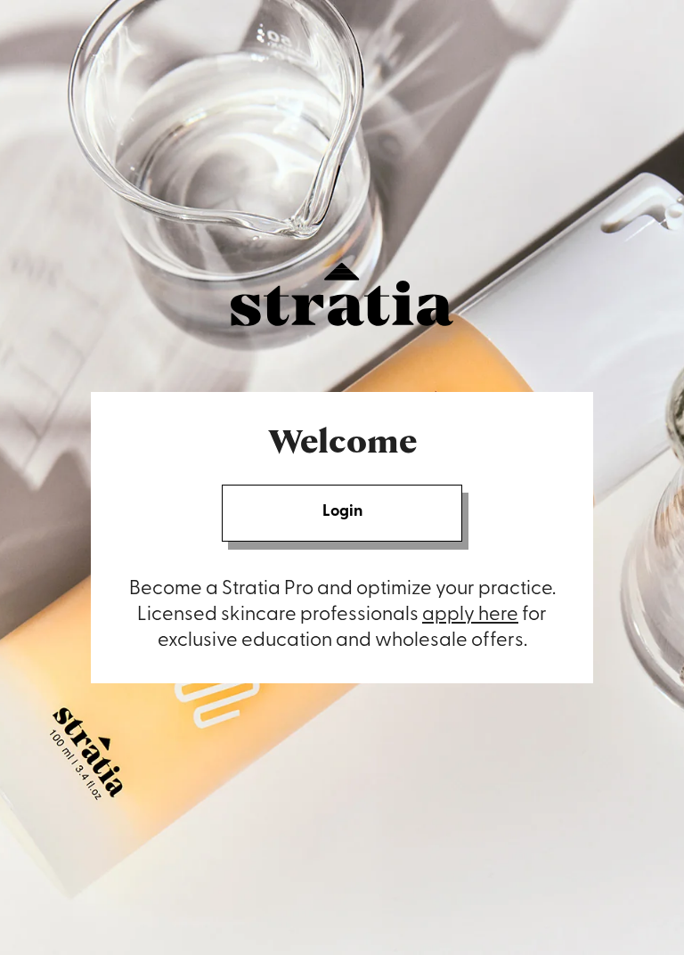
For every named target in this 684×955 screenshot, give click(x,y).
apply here (470, 615)
